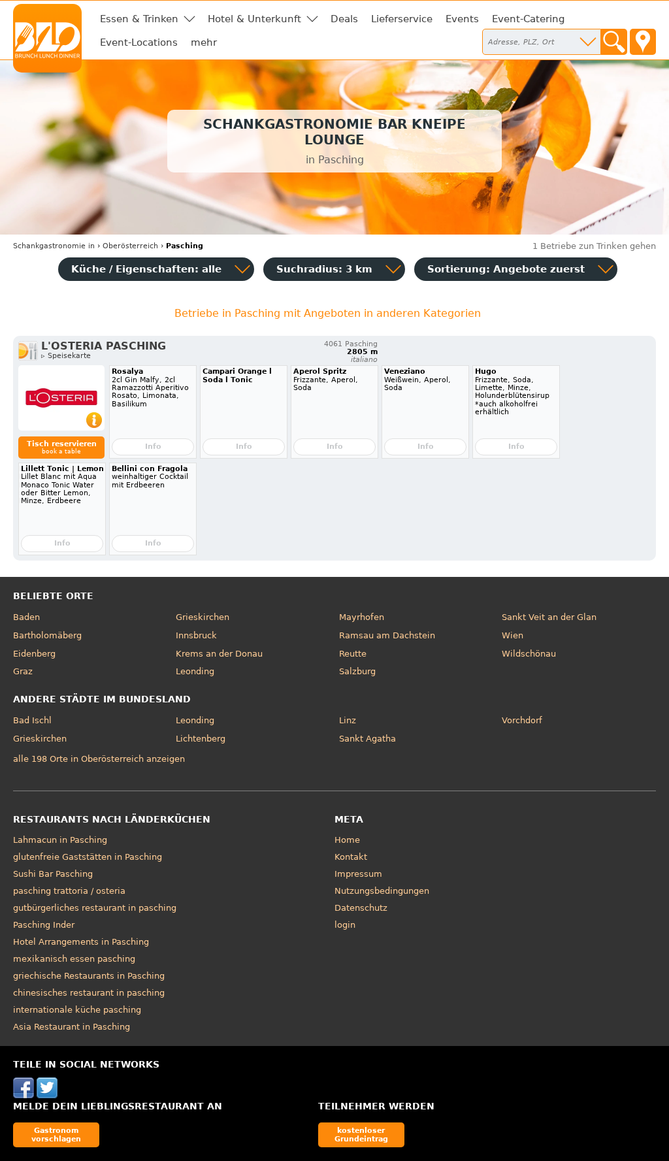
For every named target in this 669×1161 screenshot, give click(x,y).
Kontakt (350, 857)
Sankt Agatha (367, 739)
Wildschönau (529, 654)
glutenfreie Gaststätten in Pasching (87, 857)
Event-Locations (139, 42)
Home (347, 840)
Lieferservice (401, 19)
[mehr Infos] (61, 398)
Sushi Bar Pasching (53, 874)
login (344, 925)
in (54, 246)
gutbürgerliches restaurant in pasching (94, 908)
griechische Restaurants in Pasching (89, 976)
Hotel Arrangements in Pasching (81, 942)
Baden (26, 617)
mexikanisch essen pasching (74, 959)
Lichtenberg (200, 739)
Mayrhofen (361, 617)
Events (462, 19)
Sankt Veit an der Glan (549, 617)
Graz (23, 671)
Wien (512, 635)
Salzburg (357, 671)
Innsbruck (196, 635)
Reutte (353, 654)
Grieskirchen (202, 617)
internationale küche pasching (77, 1010)
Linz (347, 720)
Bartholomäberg (47, 635)
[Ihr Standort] (643, 42)
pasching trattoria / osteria (69, 891)
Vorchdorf (522, 720)
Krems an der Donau (219, 654)
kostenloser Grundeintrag (361, 1134)
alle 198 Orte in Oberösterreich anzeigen (99, 759)
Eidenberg (34, 654)
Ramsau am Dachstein (387, 635)
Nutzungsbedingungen (381, 891)
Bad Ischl (32, 720)
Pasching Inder (43, 925)
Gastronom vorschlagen (56, 1134)
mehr (204, 42)
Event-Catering (528, 19)
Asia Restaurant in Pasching (71, 1027)
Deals (344, 19)
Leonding (195, 671)
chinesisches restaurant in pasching (89, 993)
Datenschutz (360, 908)
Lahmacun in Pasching (60, 840)
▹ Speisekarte (66, 356)
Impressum (358, 874)
